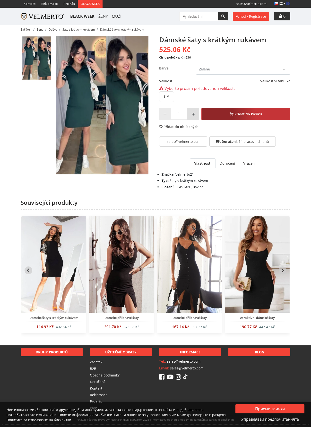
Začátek (96, 362)
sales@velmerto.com (251, 3)
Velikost (224, 81)
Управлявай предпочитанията (270, 419)
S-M (166, 96)
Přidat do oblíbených (181, 126)
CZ (280, 3)
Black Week (90, 3)
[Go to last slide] (28, 270)
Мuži (116, 16)
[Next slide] (282, 270)
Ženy (103, 16)
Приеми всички (270, 408)
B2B (93, 368)
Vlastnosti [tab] (202, 163)
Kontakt (29, 3)
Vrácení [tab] (249, 163)
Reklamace (49, 3)
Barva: (164, 68)
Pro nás (69, 3)
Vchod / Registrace (251, 16)
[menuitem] (36, 58)
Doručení (97, 381)
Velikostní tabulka (275, 81)
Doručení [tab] (227, 163)
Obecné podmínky (105, 375)
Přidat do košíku (247, 114)
